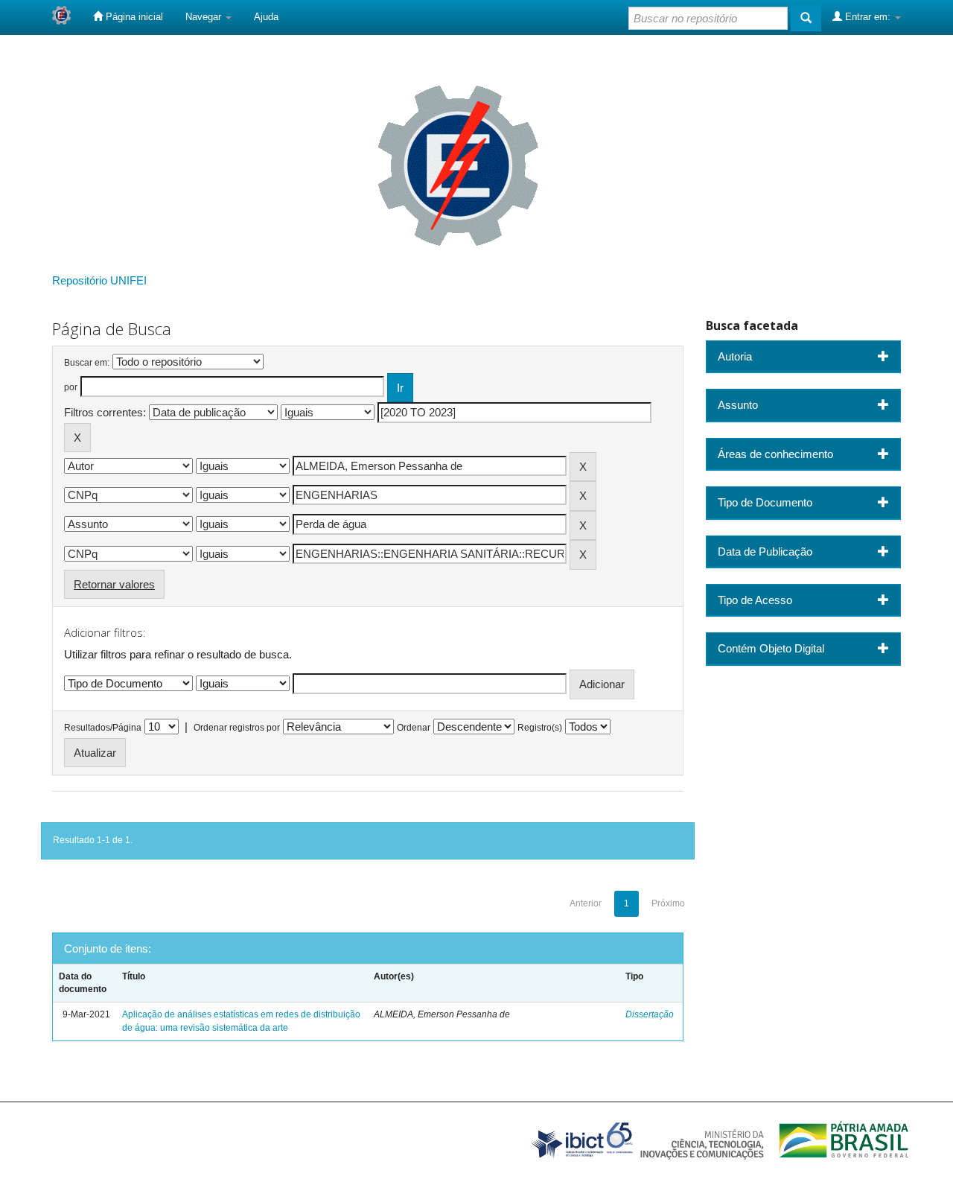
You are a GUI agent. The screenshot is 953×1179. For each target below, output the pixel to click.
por (70, 387)
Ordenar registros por (237, 727)
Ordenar (413, 727)
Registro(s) (539, 727)
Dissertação (649, 1014)
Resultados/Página (102, 727)
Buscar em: (86, 362)
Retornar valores (114, 584)
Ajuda (266, 16)
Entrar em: (867, 16)
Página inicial (133, 16)
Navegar (204, 16)
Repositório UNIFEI (99, 280)
